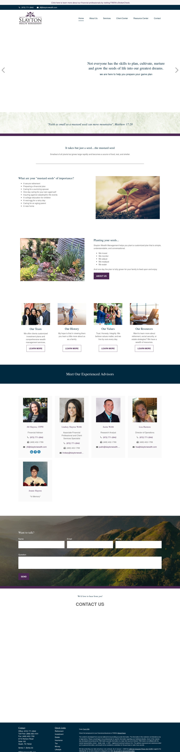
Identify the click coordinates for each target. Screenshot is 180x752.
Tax (56, 743)
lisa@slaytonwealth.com (146, 446)
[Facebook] (35, 451)
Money (57, 746)
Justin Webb (108, 426)
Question (22, 554)
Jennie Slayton (35, 490)
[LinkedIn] (31, 451)
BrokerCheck (122, 733)
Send (24, 576)
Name (21, 538)
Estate (57, 737)
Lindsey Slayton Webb (72, 426)
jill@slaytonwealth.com (48, 7)
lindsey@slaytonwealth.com (73, 452)
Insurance (59, 740)
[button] (81, 18)
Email (69, 538)
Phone (118, 538)
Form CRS (86, 729)
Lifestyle (58, 749)
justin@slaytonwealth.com (109, 446)
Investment (59, 734)
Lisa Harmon (145, 426)
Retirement (59, 731)
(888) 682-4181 (32, 733)
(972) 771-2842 (27, 7)
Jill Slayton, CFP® (35, 426)
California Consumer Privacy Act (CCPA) (141, 749)
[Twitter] (39, 451)
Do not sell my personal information (124, 751)
